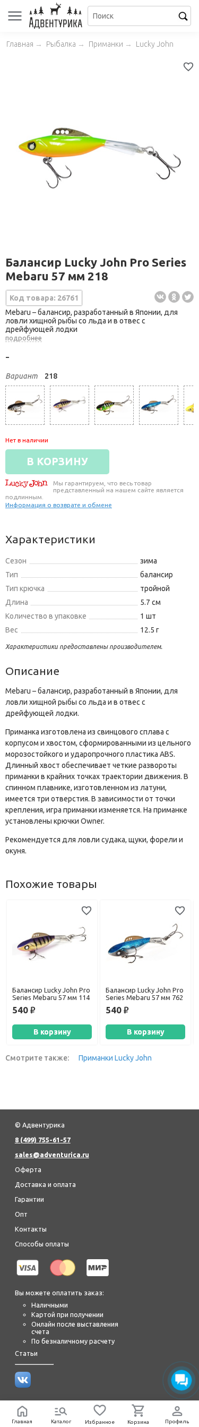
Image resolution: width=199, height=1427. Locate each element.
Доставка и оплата (45, 1184)
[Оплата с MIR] (97, 1277)
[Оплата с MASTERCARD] (62, 1277)
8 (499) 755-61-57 (43, 1139)
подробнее (23, 337)
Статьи (26, 1353)
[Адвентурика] (57, 16)
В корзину (52, 1032)
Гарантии (29, 1199)
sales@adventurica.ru (52, 1154)
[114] (69, 405)
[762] (158, 405)
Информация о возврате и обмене (58, 504)
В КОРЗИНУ (57, 461)
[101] (25, 405)
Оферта (28, 1169)
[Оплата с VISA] (27, 1277)
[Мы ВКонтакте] (23, 1385)
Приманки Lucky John (115, 1058)
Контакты (31, 1229)
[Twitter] (188, 297)
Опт (21, 1214)
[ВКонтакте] (160, 297)
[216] (114, 405)
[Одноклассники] (174, 297)
